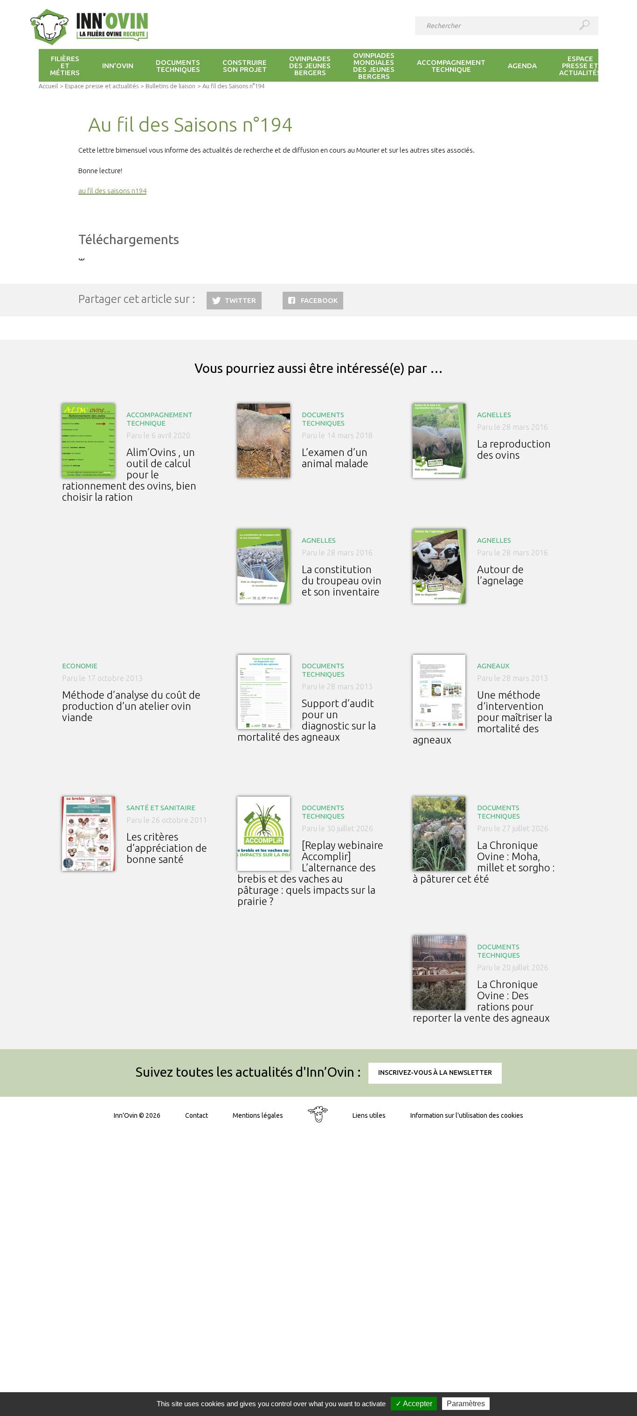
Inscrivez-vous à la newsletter (435, 1072)
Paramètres (466, 1404)
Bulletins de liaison (170, 86)
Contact (196, 1115)
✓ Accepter (413, 1404)
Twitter (240, 300)
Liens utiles (369, 1115)
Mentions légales (258, 1115)
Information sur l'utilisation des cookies (466, 1115)
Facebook (319, 300)
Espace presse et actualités (101, 86)
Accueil (48, 86)
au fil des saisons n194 (112, 191)
